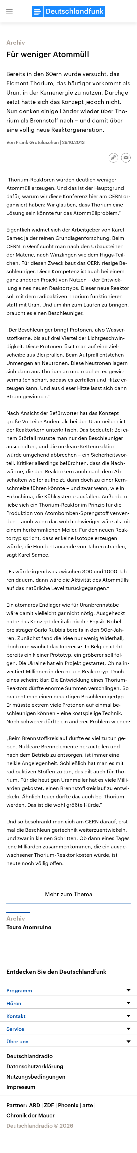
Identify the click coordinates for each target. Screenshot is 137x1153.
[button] (9, 11)
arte (89, 1105)
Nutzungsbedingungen (35, 1076)
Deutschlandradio (29, 1056)
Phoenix (69, 1105)
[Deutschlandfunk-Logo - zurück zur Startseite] (68, 11)
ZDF (50, 1105)
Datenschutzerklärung (34, 1066)
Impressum (20, 1086)
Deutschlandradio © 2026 (39, 1125)
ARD (36, 1105)
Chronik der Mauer (30, 1115)
